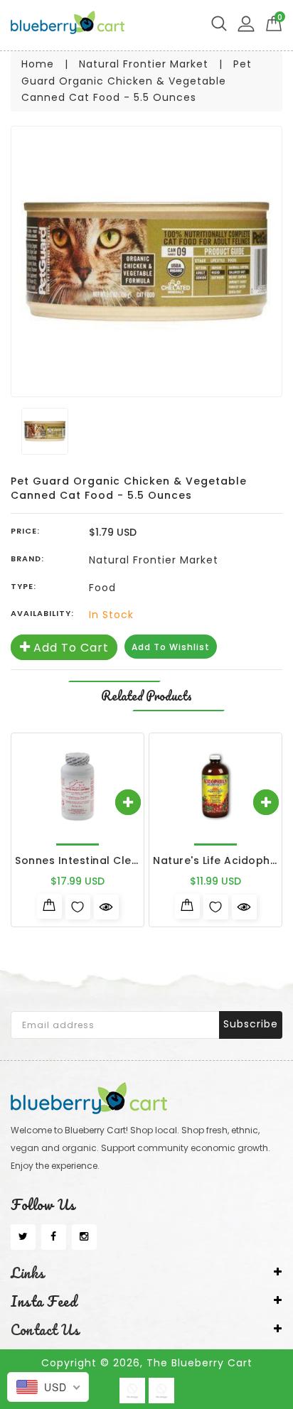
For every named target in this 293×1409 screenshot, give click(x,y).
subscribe (250, 1024)
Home (37, 64)
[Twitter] (23, 1237)
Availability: (42, 613)
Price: (25, 530)
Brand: (27, 558)
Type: (23, 586)
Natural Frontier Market (143, 64)
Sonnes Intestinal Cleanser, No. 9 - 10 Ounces (140, 860)
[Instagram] (84, 1237)
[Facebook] (53, 1237)
